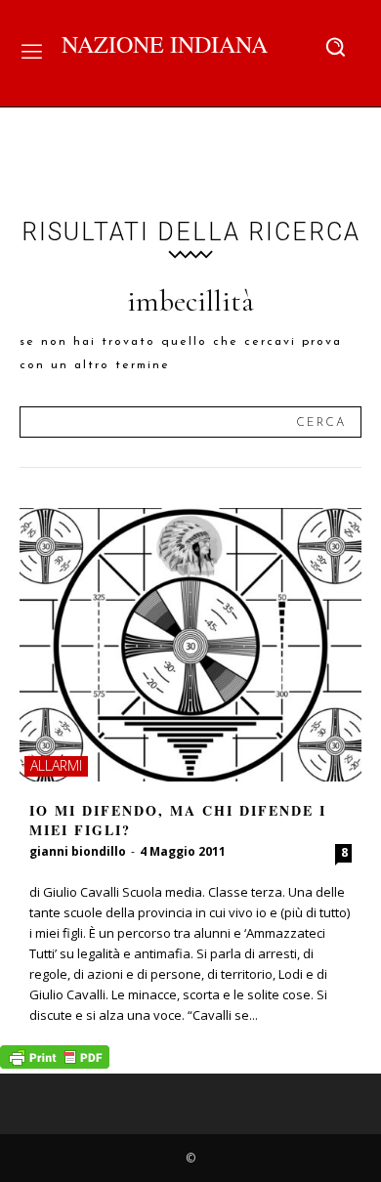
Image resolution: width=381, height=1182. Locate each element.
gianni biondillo (77, 851)
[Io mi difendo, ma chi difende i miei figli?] (190, 644)
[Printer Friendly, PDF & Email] (54, 1063)
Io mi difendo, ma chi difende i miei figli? (177, 820)
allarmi (56, 765)
